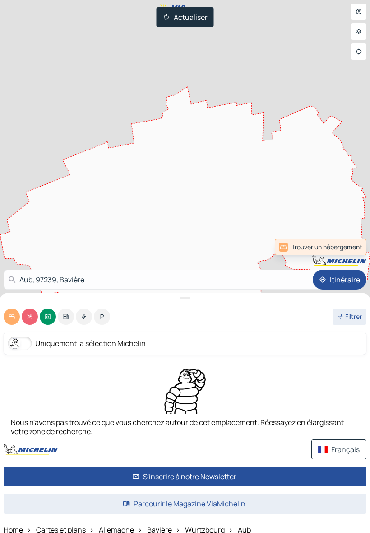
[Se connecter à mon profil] (358, 12)
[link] (320, 247)
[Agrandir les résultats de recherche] (185, 298)
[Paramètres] (358, 31)
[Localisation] (358, 51)
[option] (12, 317)
